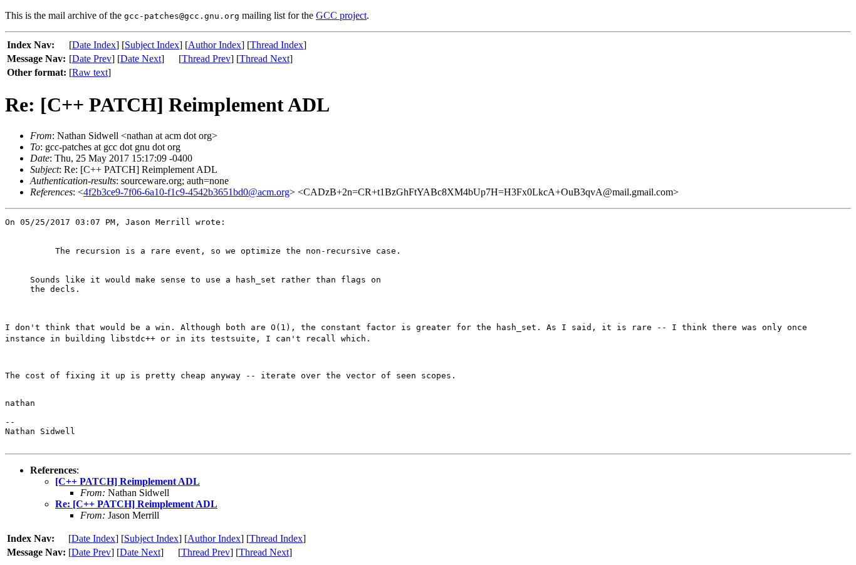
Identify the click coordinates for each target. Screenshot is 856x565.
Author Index (214, 44)
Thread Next (264, 58)
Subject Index (152, 44)
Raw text (90, 72)
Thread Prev (206, 58)
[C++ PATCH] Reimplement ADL (127, 481)
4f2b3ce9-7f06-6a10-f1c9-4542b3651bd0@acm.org (186, 192)
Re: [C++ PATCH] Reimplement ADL (136, 504)
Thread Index (276, 44)
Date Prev (92, 58)
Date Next (140, 58)
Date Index (94, 44)
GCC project (341, 15)
